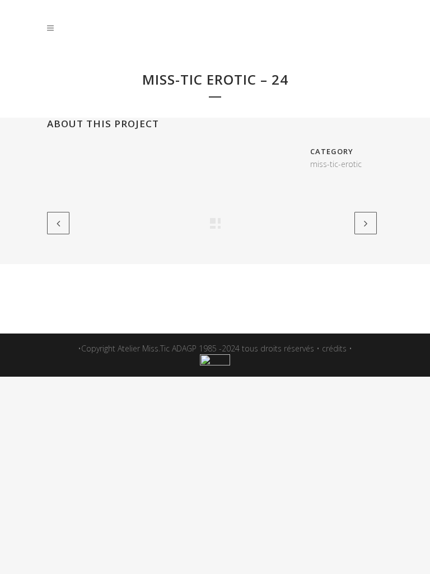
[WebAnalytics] (215, 362)
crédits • (337, 348)
